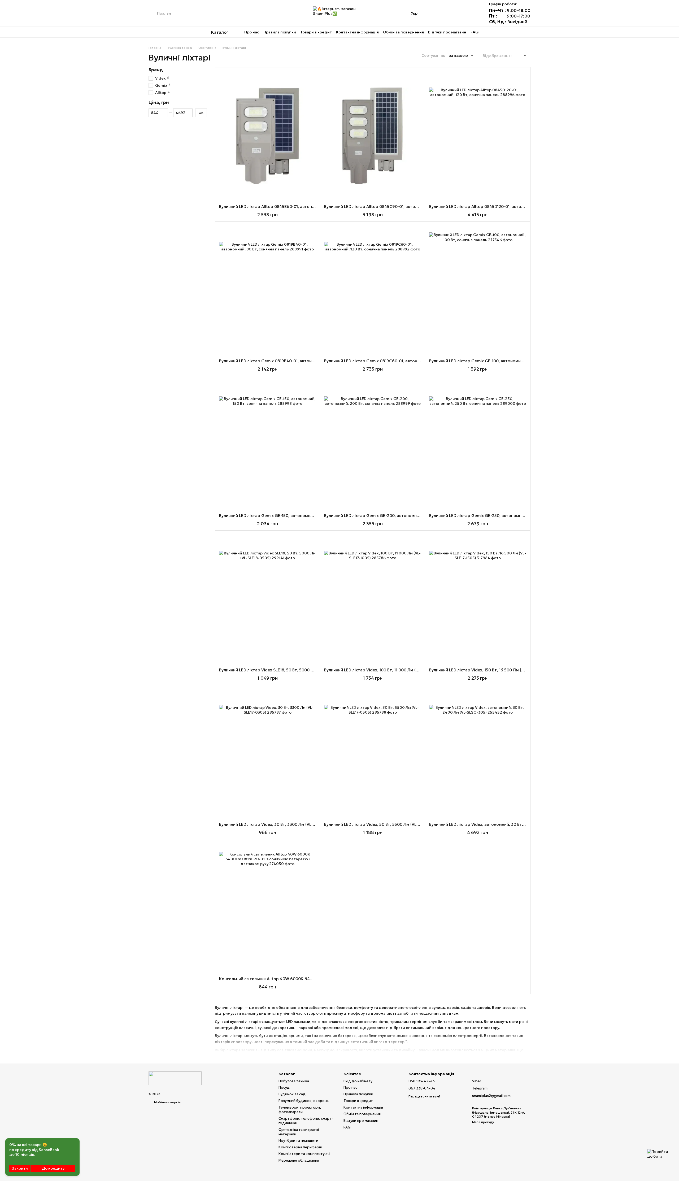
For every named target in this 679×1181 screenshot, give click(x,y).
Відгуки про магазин (447, 32)
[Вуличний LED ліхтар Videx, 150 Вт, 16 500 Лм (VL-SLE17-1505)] (477, 599)
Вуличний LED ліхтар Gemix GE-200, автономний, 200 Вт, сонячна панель (397, 515)
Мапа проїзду (483, 1122)
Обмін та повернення (403, 32)
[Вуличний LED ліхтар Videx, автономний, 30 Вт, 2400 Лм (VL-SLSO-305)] (477, 753)
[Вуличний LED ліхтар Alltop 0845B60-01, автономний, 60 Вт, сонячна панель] (267, 136)
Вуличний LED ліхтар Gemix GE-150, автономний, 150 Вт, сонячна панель (291, 515)
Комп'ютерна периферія (300, 1147)
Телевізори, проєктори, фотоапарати (299, 1109)
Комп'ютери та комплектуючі (304, 1154)
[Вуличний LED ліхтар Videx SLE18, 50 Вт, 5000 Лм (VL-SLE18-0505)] (267, 599)
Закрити (20, 1168)
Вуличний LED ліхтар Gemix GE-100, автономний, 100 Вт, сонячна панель (501, 360)
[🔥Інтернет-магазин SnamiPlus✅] (175, 1078)
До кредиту (53, 1168)
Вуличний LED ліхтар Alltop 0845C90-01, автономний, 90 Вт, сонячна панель (400, 206)
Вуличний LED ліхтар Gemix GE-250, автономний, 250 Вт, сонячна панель (502, 515)
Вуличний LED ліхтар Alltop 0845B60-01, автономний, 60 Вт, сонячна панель (295, 206)
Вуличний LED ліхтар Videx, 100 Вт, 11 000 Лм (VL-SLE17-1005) (384, 669)
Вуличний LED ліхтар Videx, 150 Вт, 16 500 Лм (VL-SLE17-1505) (489, 669)
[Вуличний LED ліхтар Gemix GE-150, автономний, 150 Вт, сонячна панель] (267, 444)
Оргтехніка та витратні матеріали (298, 1131)
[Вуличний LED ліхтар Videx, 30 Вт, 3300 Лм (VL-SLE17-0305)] (267, 753)
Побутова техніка (293, 1081)
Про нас (251, 32)
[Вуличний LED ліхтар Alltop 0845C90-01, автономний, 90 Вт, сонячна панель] (372, 136)
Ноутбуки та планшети (298, 1140)
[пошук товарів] (153, 13)
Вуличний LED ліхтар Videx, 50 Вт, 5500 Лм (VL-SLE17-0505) (383, 824)
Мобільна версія (167, 1102)
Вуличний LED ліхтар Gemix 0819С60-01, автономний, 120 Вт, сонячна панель (401, 360)
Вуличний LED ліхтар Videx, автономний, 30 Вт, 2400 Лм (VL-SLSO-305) (500, 824)
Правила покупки (279, 32)
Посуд (284, 1087)
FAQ (474, 32)
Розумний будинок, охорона (303, 1100)
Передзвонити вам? (424, 1096)
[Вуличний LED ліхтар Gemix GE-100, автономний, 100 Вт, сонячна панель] (477, 290)
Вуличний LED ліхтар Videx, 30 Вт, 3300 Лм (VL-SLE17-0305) (278, 824)
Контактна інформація (357, 32)
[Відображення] (521, 56)
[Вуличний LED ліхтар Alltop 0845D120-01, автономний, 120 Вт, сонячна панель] (477, 136)
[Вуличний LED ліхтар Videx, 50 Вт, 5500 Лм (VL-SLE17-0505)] (372, 753)
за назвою (458, 55)
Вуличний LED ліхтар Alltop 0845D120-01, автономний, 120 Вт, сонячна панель (507, 206)
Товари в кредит (316, 32)
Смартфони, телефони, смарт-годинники (305, 1120)
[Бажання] (459, 13)
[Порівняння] (445, 13)
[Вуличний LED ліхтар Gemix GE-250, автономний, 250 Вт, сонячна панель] (477, 444)
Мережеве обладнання (298, 1160)
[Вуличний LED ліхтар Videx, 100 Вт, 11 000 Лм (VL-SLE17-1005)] (372, 599)
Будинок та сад (292, 1094)
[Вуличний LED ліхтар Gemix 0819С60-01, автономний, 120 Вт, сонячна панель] (372, 290)
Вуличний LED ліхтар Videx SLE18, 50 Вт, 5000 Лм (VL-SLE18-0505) (284, 669)
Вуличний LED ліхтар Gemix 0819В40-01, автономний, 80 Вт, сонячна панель (295, 360)
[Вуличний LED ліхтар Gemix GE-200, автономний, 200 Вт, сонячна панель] (372, 444)
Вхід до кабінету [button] (357, 1081)
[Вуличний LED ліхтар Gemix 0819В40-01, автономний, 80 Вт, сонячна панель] (267, 290)
